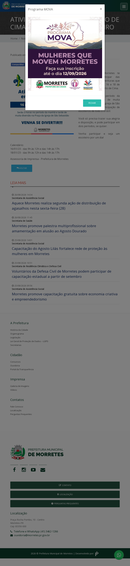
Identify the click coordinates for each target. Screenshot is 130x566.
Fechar (92, 102)
